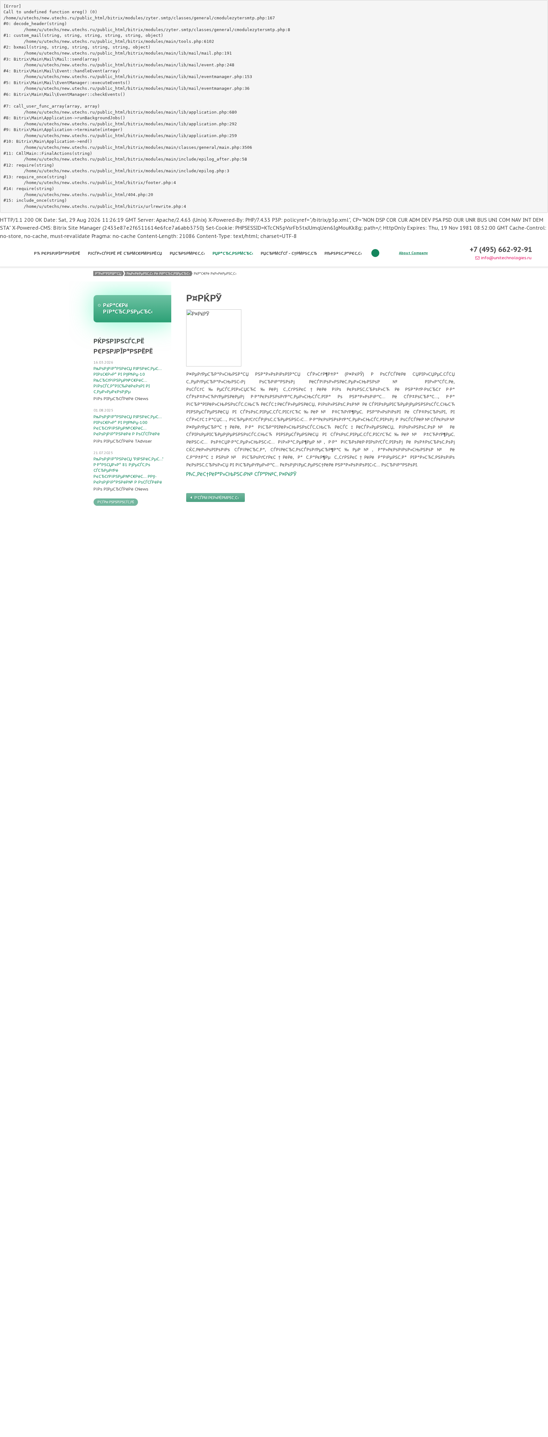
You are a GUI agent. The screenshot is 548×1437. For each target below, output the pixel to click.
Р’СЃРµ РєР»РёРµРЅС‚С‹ (216, 497)
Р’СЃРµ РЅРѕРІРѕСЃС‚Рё (115, 502)
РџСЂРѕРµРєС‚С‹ (187, 253)
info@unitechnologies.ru (506, 257)
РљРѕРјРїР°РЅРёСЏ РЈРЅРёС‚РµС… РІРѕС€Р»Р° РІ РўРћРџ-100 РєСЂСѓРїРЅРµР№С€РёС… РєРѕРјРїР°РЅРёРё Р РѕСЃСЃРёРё (128, 425)
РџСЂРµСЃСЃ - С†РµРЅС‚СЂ (289, 253)
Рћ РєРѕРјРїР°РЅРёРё (57, 253)
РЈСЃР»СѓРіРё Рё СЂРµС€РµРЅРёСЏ (125, 253)
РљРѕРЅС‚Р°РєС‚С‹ (343, 253)
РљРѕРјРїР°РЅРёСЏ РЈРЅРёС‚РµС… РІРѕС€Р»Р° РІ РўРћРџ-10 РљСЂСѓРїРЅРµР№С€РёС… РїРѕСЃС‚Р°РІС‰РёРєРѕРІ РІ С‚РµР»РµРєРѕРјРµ (128, 380)
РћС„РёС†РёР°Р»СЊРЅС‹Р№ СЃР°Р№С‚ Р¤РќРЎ (241, 474)
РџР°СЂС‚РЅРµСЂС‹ (232, 253)
